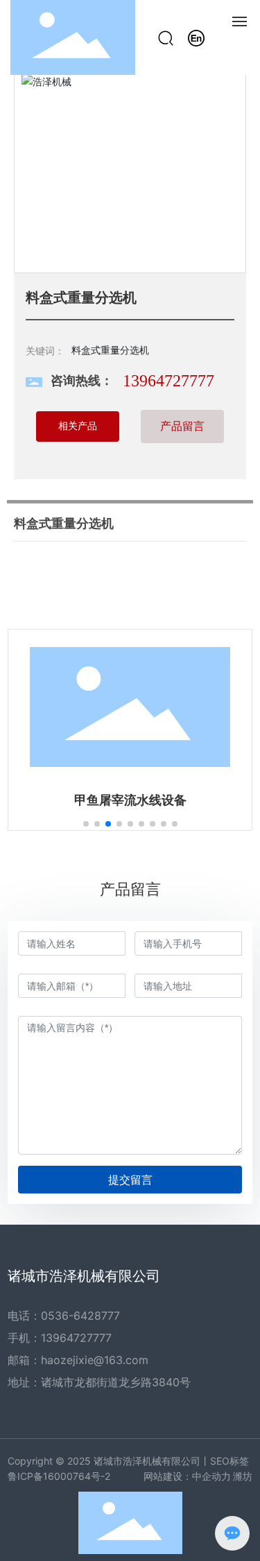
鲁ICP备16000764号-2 (59, 1476)
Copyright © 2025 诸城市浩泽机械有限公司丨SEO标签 (128, 1461)
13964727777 (168, 381)
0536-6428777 (80, 1315)
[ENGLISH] (196, 36)
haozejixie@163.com (94, 1360)
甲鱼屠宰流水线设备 (130, 800)
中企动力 (211, 1476)
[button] (86, 824)
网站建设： (168, 1476)
